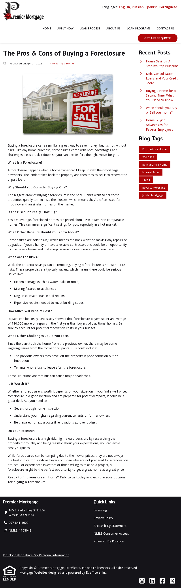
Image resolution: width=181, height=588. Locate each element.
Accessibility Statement (110, 526)
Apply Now (65, 28)
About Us (113, 28)
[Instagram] (142, 581)
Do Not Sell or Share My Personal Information (36, 555)
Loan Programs (139, 28)
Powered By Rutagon (109, 541)
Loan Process (89, 28)
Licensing (100, 510)
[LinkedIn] (152, 581)
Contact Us (166, 28)
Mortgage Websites (33, 572)
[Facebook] (162, 581)
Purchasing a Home (62, 63)
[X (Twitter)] (172, 581)
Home (46, 28)
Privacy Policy (103, 518)
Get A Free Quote (157, 38)
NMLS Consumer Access (111, 533)
